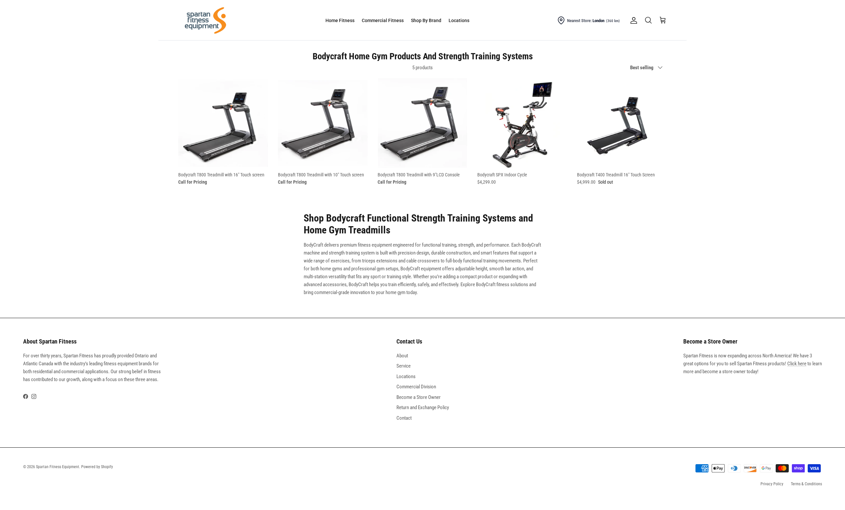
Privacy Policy (771, 484)
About (402, 356)
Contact (404, 418)
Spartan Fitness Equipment (57, 467)
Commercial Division (416, 387)
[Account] (632, 20)
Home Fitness (340, 20)
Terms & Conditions (806, 484)
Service (403, 366)
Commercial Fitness (383, 20)
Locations (459, 20)
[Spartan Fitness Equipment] (205, 20)
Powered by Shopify (97, 467)
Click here (796, 364)
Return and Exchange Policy (422, 407)
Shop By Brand (426, 20)
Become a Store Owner (418, 397)
